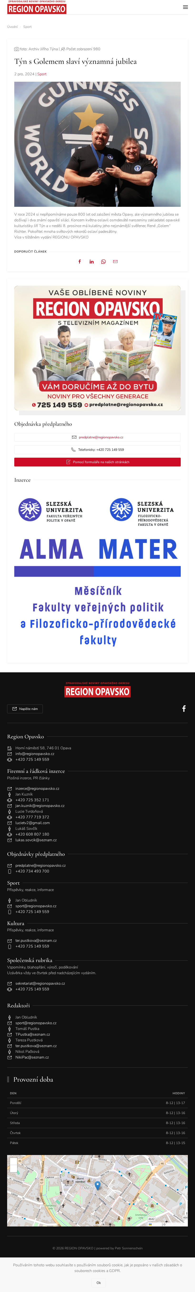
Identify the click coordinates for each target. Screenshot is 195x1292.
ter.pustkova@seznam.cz (36, 940)
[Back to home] (37, 7)
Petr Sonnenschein (129, 1248)
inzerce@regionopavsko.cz (37, 788)
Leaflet (156, 1224)
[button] (185, 7)
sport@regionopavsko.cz (35, 906)
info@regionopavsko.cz (34, 753)
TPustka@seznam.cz (32, 1034)
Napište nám (28, 709)
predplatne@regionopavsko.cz (101, 437)
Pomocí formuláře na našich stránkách (101, 462)
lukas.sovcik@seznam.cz (36, 840)
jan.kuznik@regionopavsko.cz (39, 805)
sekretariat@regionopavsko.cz (40, 983)
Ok (99, 1283)
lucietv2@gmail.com (32, 823)
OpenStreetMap (176, 1224)
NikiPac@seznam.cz (32, 1057)
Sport (41, 74)
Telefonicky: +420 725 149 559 (101, 449)
